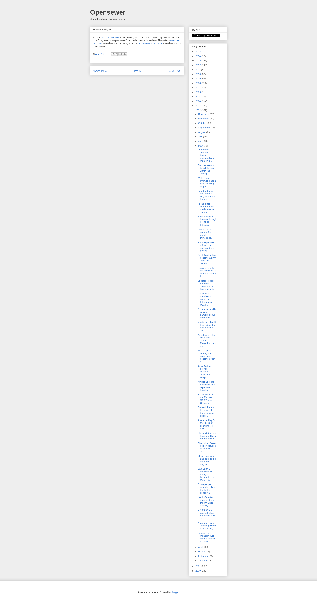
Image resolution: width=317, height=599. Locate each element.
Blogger (174, 592)
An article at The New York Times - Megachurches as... (207, 340)
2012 (198, 65)
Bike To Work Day (110, 37)
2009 (198, 78)
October (202, 123)
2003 (198, 105)
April (201, 547)
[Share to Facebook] (122, 54)
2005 (198, 96)
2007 (198, 87)
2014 (198, 56)
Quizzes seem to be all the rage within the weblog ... (206, 169)
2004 (198, 101)
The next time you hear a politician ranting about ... (207, 436)
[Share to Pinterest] (125, 54)
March (202, 551)
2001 (198, 566)
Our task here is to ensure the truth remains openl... (206, 411)
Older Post (175, 70)
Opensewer (107, 12)
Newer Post (99, 70)
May (200, 145)
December (204, 114)
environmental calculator (150, 43)
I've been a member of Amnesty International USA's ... (205, 299)
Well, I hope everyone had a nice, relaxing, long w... (207, 182)
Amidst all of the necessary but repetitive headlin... (206, 385)
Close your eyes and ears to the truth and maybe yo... (207, 460)
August (202, 132)
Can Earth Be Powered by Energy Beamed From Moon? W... (206, 474)
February (203, 556)
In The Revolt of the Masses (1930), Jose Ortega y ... (206, 398)
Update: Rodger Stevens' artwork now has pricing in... (207, 284)
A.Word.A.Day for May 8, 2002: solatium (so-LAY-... (207, 424)
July (200, 136)
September (204, 127)
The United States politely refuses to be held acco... (207, 447)
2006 (198, 92)
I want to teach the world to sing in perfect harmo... (206, 195)
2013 (198, 60)
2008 (198, 83)
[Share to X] (119, 54)
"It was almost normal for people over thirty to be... (205, 233)
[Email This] (112, 54)
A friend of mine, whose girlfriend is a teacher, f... (207, 526)
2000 (198, 570)
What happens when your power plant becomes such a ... (206, 356)
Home (137, 70)
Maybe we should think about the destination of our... (207, 326)
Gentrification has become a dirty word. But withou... (207, 259)
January (202, 560)
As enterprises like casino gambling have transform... (207, 313)
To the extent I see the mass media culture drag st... (206, 207)
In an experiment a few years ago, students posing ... (206, 246)
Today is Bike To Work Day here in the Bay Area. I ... (207, 272)
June (201, 141)
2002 (198, 110)
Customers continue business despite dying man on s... (206, 155)
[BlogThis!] (116, 54)
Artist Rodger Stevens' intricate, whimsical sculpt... (204, 372)
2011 (198, 69)
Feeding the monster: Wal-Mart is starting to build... (207, 537)
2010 (198, 74)
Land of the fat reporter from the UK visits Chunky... (206, 501)
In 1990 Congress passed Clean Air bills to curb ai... (207, 514)
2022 (198, 51)
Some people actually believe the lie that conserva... (207, 488)
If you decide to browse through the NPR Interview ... (207, 220)
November (204, 118)
